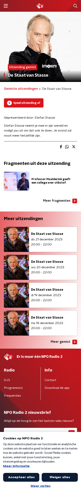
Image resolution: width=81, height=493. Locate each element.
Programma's (13, 387)
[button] (6, 6)
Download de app (57, 387)
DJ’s (7, 380)
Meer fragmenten (56, 200)
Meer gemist (60, 341)
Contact (50, 380)
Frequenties (12, 395)
